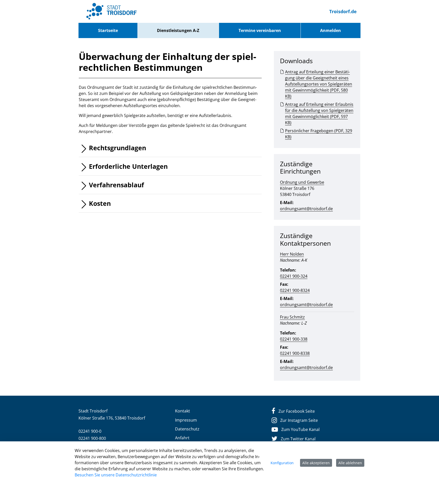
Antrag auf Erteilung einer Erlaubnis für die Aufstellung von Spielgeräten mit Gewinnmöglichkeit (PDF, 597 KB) (319, 113)
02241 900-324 (293, 276)
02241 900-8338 (295, 353)
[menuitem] (108, 30)
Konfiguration (282, 462)
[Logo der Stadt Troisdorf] (111, 11)
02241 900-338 (293, 339)
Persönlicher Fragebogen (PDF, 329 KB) (318, 134)
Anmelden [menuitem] (330, 30)
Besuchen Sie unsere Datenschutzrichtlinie (116, 475)
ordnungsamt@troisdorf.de (306, 208)
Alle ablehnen (350, 462)
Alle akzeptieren (316, 462)
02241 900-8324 (295, 290)
